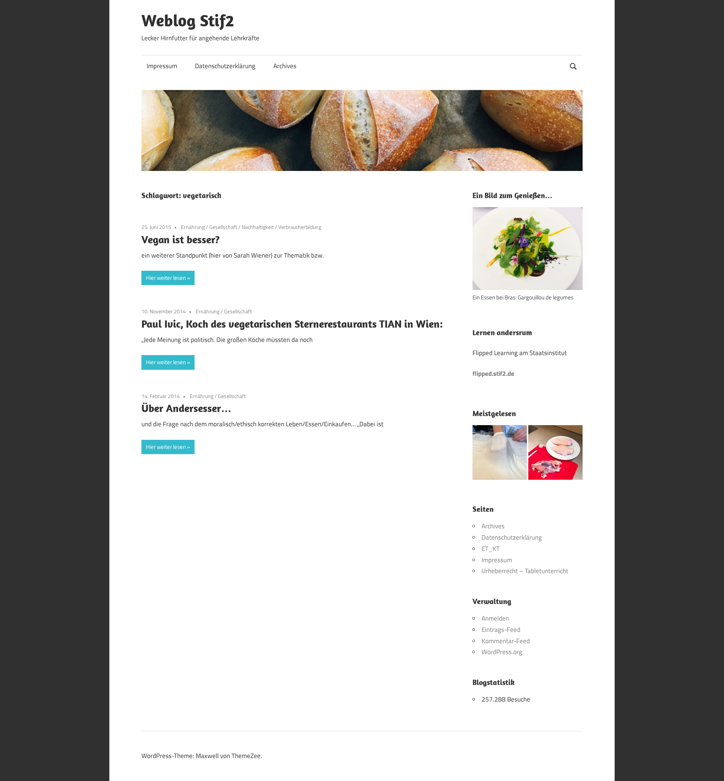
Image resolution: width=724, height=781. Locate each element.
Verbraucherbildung (299, 227)
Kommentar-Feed (506, 641)
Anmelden (495, 618)
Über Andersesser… (186, 408)
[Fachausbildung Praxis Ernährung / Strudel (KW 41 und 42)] (499, 454)
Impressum (162, 66)
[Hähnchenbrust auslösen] (555, 454)
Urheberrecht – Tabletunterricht (525, 571)
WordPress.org (502, 652)
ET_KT (491, 549)
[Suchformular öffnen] (573, 65)
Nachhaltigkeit (258, 227)
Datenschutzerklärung (225, 66)
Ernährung (193, 227)
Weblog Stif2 (187, 20)
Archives (284, 66)
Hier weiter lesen (166, 277)
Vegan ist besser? (180, 239)
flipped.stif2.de (493, 373)
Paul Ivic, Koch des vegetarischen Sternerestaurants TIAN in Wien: (292, 323)
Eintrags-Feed (501, 630)
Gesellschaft (223, 227)
